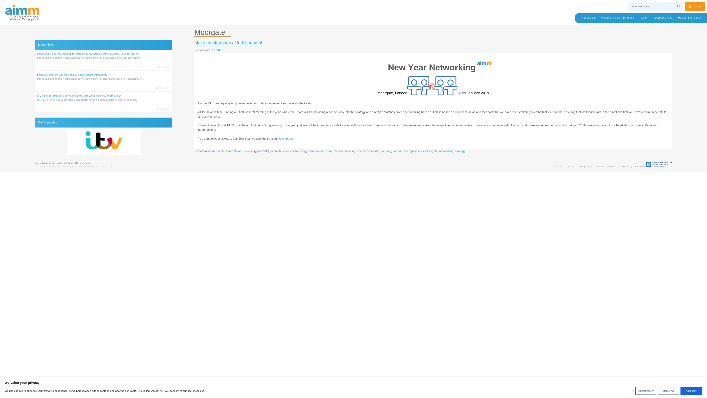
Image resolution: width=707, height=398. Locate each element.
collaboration (315, 151)
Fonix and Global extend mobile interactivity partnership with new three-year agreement (88, 53)
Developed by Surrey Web (631, 166)
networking (446, 151)
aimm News (233, 151)
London (397, 151)
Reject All (668, 390)
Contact (570, 166)
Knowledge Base (663, 18)
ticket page (286, 138)
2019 (265, 151)
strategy (460, 151)
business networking (292, 151)
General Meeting (345, 151)
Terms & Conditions (605, 166)
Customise (644, 390)
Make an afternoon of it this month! (228, 42)
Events (643, 18)
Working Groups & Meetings (617, 18)
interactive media (368, 151)
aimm (274, 151)
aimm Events (215, 151)
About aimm (589, 18)
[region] (353, 387)
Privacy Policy (585, 166)
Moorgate (431, 151)
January (386, 151)
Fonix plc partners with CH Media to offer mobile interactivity (72, 74)
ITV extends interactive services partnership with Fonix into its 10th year (79, 95)
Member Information (689, 18)
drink (329, 151)
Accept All (691, 390)
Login (697, 6)
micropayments (414, 151)
